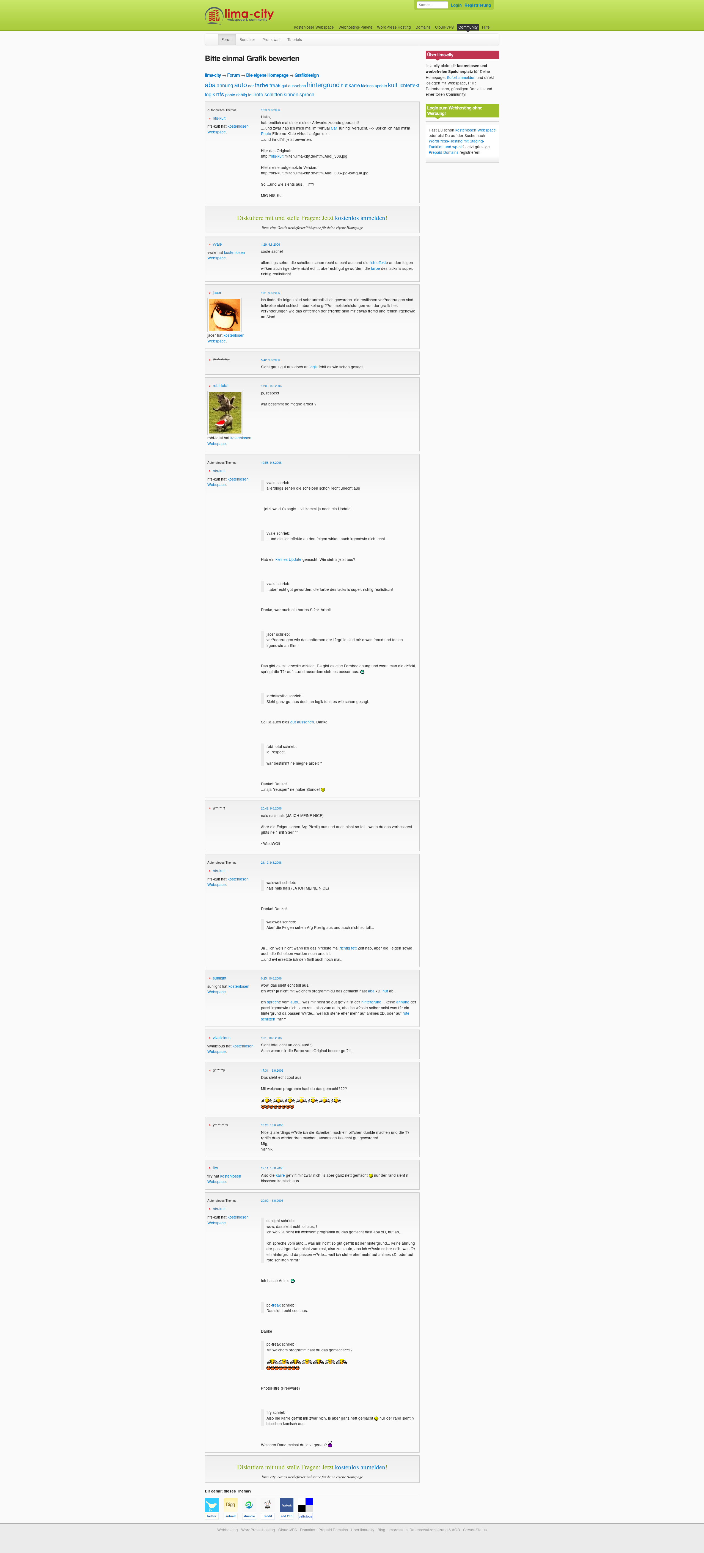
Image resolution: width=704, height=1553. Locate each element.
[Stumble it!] (251, 1517)
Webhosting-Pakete (356, 27)
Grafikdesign (307, 75)
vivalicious (221, 1037)
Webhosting (227, 1529)
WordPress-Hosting (394, 27)
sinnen (291, 94)
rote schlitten (269, 94)
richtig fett (245, 94)
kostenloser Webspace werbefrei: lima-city (260, 16)
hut (344, 85)
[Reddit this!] (270, 1517)
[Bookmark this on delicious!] (307, 1517)
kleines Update (288, 559)
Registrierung (477, 5)
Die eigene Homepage (267, 75)
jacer (217, 292)
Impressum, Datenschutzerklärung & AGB (424, 1529)
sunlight (219, 978)
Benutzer (247, 39)
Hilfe (486, 27)
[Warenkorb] (494, 24)
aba (210, 84)
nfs (220, 94)
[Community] (214, 36)
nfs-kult (219, 118)
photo (230, 94)
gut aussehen (294, 85)
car (251, 85)
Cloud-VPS (444, 27)
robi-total (220, 385)
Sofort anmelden (461, 77)
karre (354, 85)
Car (334, 128)
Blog (381, 1529)
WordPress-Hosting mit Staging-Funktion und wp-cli (456, 143)
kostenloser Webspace (314, 27)
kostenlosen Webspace (224, 1178)
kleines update (374, 85)
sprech (306, 94)
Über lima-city (362, 1529)
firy (215, 1167)
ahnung (225, 85)
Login (456, 5)
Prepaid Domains (443, 152)
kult (392, 85)
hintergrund (323, 84)
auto (240, 84)
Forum (226, 39)
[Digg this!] (233, 1517)
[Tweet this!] (214, 1517)
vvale (217, 244)
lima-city (213, 75)
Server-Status (475, 1529)
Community (468, 27)
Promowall (271, 39)
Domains (423, 27)
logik (210, 94)
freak (275, 85)
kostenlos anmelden (360, 217)
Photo (266, 133)
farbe (261, 85)
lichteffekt (408, 85)
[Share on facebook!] (289, 1517)
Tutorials (294, 39)
